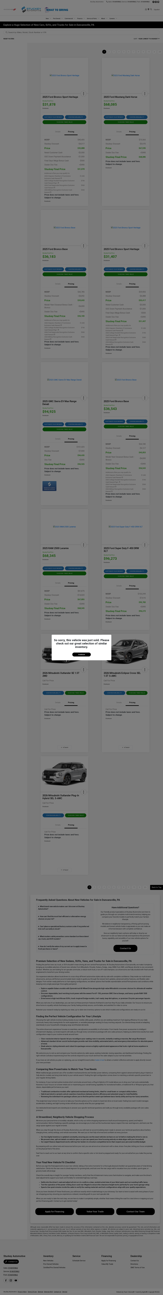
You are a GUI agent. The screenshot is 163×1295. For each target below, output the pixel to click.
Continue (81, 654)
